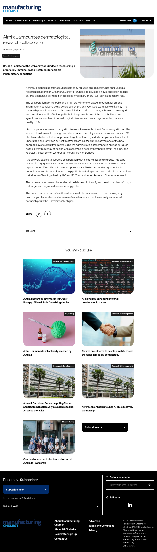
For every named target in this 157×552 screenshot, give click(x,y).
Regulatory (69, 314)
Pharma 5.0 (39, 20)
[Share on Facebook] (47, 214)
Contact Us (60, 538)
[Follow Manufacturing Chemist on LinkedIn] (129, 506)
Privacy (93, 530)
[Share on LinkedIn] (39, 214)
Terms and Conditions (101, 525)
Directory (64, 20)
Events (52, 20)
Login (145, 20)
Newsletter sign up (65, 534)
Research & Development (11, 56)
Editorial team (81, 20)
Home (9, 20)
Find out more (10, 506)
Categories (21, 20)
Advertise (94, 521)
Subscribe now (93, 427)
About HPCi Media (65, 529)
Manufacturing (68, 422)
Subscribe (125, 20)
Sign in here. (29, 498)
